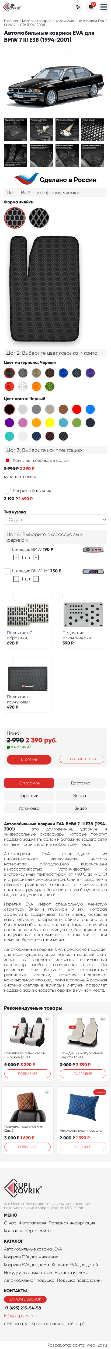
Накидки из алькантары (28, 1272)
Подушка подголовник (80, 1280)
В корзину (29, 760)
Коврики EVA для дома (26, 1264)
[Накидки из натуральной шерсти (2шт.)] (83, 1032)
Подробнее (27, 1074)
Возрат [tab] (80, 795)
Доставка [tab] (80, 783)
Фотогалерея (32, 1222)
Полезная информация (72, 1222)
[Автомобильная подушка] (83, 1107)
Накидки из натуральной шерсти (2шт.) (81, 1055)
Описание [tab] (29, 783)
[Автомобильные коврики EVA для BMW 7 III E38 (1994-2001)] (15, 129)
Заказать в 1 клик (82, 759)
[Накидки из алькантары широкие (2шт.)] (27, 1032)
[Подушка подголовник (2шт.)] (27, 1105)
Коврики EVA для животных (31, 1256)
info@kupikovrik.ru (21, 1315)
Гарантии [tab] (29, 795)
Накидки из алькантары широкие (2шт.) (25, 1055)
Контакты (13, 1230)
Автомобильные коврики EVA (33, 1249)
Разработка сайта (66, 1345)
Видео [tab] (80, 808)
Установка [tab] (29, 808)
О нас (10, 1222)
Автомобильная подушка (81, 1130)
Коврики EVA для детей (75, 1264)
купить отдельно (20, 476)
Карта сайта (38, 1230)
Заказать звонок (25, 1299)
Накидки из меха (71, 1272)
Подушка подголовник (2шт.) (23, 1128)
